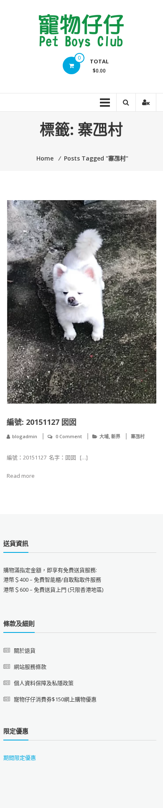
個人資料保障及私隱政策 (44, 683)
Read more (21, 475)
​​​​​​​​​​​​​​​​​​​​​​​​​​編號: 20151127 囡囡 (41, 422)
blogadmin (24, 436)
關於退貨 (25, 650)
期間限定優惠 (19, 757)
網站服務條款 (30, 666)
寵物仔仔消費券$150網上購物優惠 (55, 699)
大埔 (104, 436)
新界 (115, 436)
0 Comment (69, 436)
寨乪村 (138, 436)
